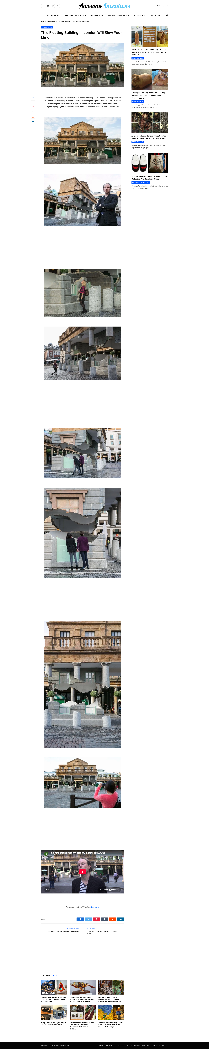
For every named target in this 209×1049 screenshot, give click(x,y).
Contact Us (164, 1045)
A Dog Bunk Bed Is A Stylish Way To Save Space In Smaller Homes (53, 1024)
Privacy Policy (120, 1045)
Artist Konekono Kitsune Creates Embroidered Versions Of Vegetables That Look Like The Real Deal (82, 1026)
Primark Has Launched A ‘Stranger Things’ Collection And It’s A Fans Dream (149, 177)
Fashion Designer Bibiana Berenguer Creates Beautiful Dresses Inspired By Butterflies (109, 999)
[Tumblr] (33, 112)
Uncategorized (51, 21)
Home (42, 21)
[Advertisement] (82, 244)
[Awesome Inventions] (104, 6)
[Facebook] (33, 98)
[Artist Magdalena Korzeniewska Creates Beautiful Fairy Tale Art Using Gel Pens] (149, 122)
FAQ (128, 1045)
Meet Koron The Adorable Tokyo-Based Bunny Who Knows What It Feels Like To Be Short (148, 52)
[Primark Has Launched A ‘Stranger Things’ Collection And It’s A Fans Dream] (149, 163)
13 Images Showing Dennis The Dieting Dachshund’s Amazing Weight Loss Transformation (148, 95)
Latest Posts (139, 15)
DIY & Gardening (96, 15)
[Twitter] (33, 102)
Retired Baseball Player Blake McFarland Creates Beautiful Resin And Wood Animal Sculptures (82, 999)
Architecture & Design (75, 15)
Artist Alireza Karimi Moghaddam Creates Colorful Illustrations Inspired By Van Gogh (110, 1025)
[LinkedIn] (33, 122)
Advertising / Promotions (141, 1045)
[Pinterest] (33, 107)
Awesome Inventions (106, 1045)
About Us (155, 1045)
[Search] (167, 15)
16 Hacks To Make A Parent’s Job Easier (63, 931)
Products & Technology (118, 15)
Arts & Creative (54, 15)
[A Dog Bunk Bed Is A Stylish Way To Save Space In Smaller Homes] (54, 1012)
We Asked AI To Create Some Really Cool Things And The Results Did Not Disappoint (53, 999)
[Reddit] (33, 117)
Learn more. (95, 907)
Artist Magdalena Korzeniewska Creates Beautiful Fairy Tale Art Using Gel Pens (148, 137)
